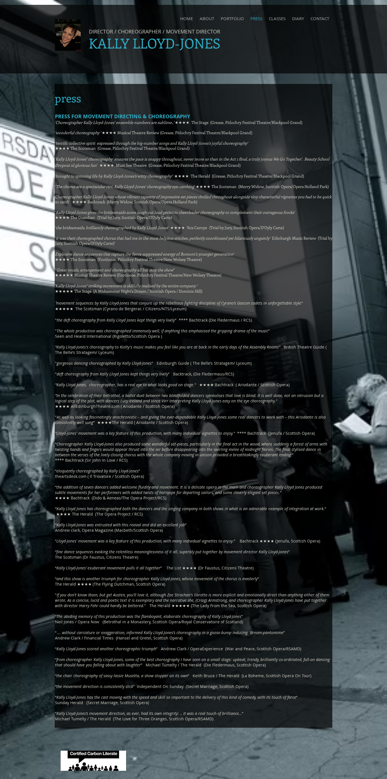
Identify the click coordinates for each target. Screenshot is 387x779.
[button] (232, 19)
